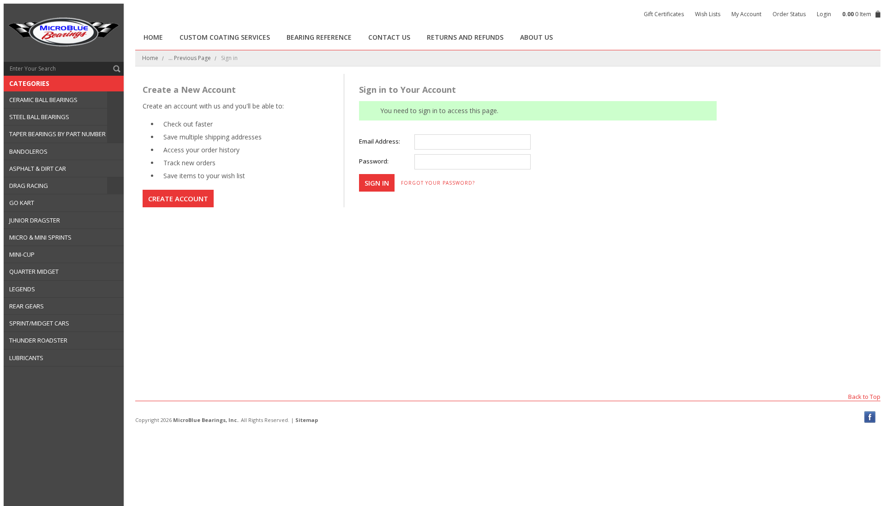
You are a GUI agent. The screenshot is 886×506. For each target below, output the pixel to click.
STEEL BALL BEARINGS (39, 117)
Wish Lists (707, 14)
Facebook (870, 417)
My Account (746, 14)
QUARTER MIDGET (34, 271)
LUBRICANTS (26, 358)
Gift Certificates (664, 14)
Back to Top (864, 396)
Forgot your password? (438, 183)
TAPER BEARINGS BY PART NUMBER (57, 134)
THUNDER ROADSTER (38, 340)
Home (150, 58)
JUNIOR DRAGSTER (34, 220)
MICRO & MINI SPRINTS (40, 237)
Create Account (178, 198)
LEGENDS (22, 289)
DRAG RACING (28, 185)
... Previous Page (189, 58)
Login (824, 14)
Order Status (789, 14)
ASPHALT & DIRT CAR (37, 168)
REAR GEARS (26, 306)
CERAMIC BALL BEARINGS (43, 100)
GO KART (21, 203)
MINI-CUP (22, 254)
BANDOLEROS (28, 151)
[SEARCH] (117, 69)
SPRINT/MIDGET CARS (39, 323)
